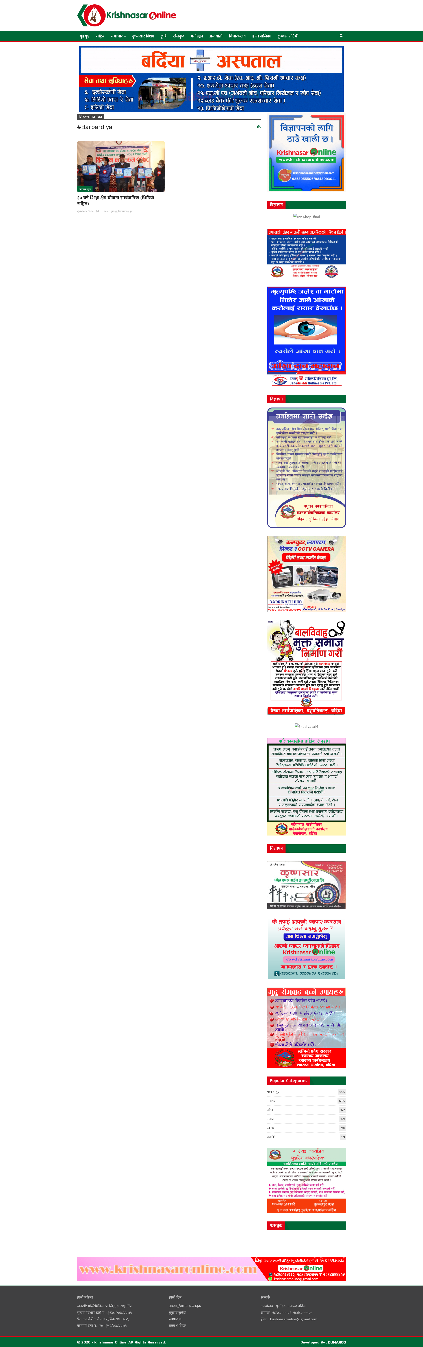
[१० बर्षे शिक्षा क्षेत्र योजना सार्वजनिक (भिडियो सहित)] (121, 166)
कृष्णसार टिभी (288, 36)
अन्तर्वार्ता (216, 36)
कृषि (163, 36)
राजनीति (271, 1137)
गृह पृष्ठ (84, 36)
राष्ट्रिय (100, 36)
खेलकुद (178, 36)
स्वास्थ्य (270, 1128)
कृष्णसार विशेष (143, 36)
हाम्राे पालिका (261, 36)
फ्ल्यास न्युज (85, 189)
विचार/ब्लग (237, 36)
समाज (270, 1119)
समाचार (117, 36)
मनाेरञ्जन (197, 36)
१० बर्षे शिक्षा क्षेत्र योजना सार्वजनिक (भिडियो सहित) (115, 201)
